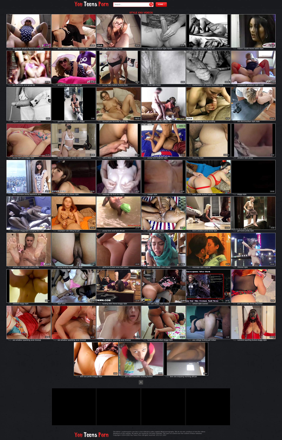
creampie (67, 158)
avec (64, 304)
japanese (87, 158)
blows (72, 194)
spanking (26, 340)
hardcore (16, 231)
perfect (90, 377)
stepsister (259, 304)
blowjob (106, 121)
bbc (213, 49)
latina (105, 158)
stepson (76, 121)
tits (107, 49)
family (252, 304)
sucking (204, 49)
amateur (25, 49)
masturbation (197, 85)
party (206, 231)
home (242, 231)
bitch (111, 304)
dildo (109, 158)
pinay (251, 158)
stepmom (68, 121)
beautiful (215, 85)
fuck (63, 121)
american (16, 267)
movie (251, 49)
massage (106, 194)
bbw (126, 85)
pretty (247, 231)
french (31, 49)
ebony (194, 49)
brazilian (247, 121)
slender (80, 158)
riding (71, 231)
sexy (209, 49)
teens (194, 231)
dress (60, 49)
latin (152, 304)
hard (209, 194)
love (109, 231)
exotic (158, 267)
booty (211, 231)
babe (149, 121)
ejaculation (27, 121)
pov (104, 49)
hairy (110, 85)
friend (115, 304)
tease (158, 85)
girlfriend (106, 267)
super (126, 267)
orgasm (150, 49)
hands (169, 49)
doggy (82, 121)
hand (34, 121)
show (149, 85)
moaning (195, 158)
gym (59, 121)
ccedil (261, 85)
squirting (248, 340)
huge (42, 231)
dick (110, 49)
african (122, 231)
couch (154, 121)
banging (32, 231)
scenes (205, 304)
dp (34, 85)
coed (23, 267)
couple (246, 49)
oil (204, 85)
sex (86, 49)
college (199, 340)
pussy (105, 85)
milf (199, 49)
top (75, 231)
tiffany (114, 158)
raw (169, 121)
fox (118, 194)
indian (75, 267)
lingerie (68, 85)
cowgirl (150, 194)
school (195, 304)
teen (14, 194)
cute (67, 231)
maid (71, 267)
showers (32, 267)
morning (187, 377)
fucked (37, 49)
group (30, 85)
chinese (82, 49)
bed (204, 121)
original (207, 267)
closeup (38, 340)
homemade (125, 158)
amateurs (251, 85)
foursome (19, 85)
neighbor (159, 158)
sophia (166, 304)
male (258, 121)
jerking (115, 49)
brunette (116, 121)
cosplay (75, 49)
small (120, 49)
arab (163, 267)
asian (60, 194)
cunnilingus (67, 49)
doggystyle (17, 49)
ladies (257, 49)
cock (156, 49)
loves (214, 194)
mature (240, 49)
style (42, 49)
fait (80, 85)
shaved (60, 158)
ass (14, 85)
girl (78, 231)
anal (25, 85)
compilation (242, 85)
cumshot (240, 340)
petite (199, 194)
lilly (37, 267)
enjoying (180, 377)
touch (160, 49)
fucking (121, 85)
